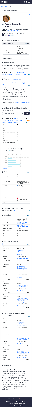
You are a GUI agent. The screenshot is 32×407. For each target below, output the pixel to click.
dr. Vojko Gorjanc (21, 290)
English (22, 399)
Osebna (18, 74)
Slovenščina (13, 399)
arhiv (8, 103)
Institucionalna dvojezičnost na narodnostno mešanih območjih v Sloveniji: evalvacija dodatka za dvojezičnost (22, 269)
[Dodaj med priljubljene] (29, 14)
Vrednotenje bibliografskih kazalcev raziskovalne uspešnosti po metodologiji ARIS (13, 82)
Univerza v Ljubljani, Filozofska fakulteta (22, 223)
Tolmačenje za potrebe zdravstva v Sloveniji (22, 285)
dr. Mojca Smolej (21, 329)
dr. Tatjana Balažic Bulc (23, 258)
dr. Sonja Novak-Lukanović (21, 276)
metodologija (16, 79)
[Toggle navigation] (29, 2)
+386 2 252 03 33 (11, 401)
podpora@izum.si (21, 401)
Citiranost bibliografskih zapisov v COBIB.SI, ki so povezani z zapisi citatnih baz (13, 120)
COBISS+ (24, 74)
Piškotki (11, 405)
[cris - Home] (4, 2)
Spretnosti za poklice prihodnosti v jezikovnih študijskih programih (22, 252)
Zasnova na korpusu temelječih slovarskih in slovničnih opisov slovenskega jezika (23, 300)
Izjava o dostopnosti (18, 405)
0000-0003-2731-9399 (13, 31)
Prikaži (27, 113)
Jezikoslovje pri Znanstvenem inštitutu (22, 226)
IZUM (9, 403)
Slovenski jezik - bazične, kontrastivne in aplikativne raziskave (23, 324)
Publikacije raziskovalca (10, 10)
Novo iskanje (4, 6)
